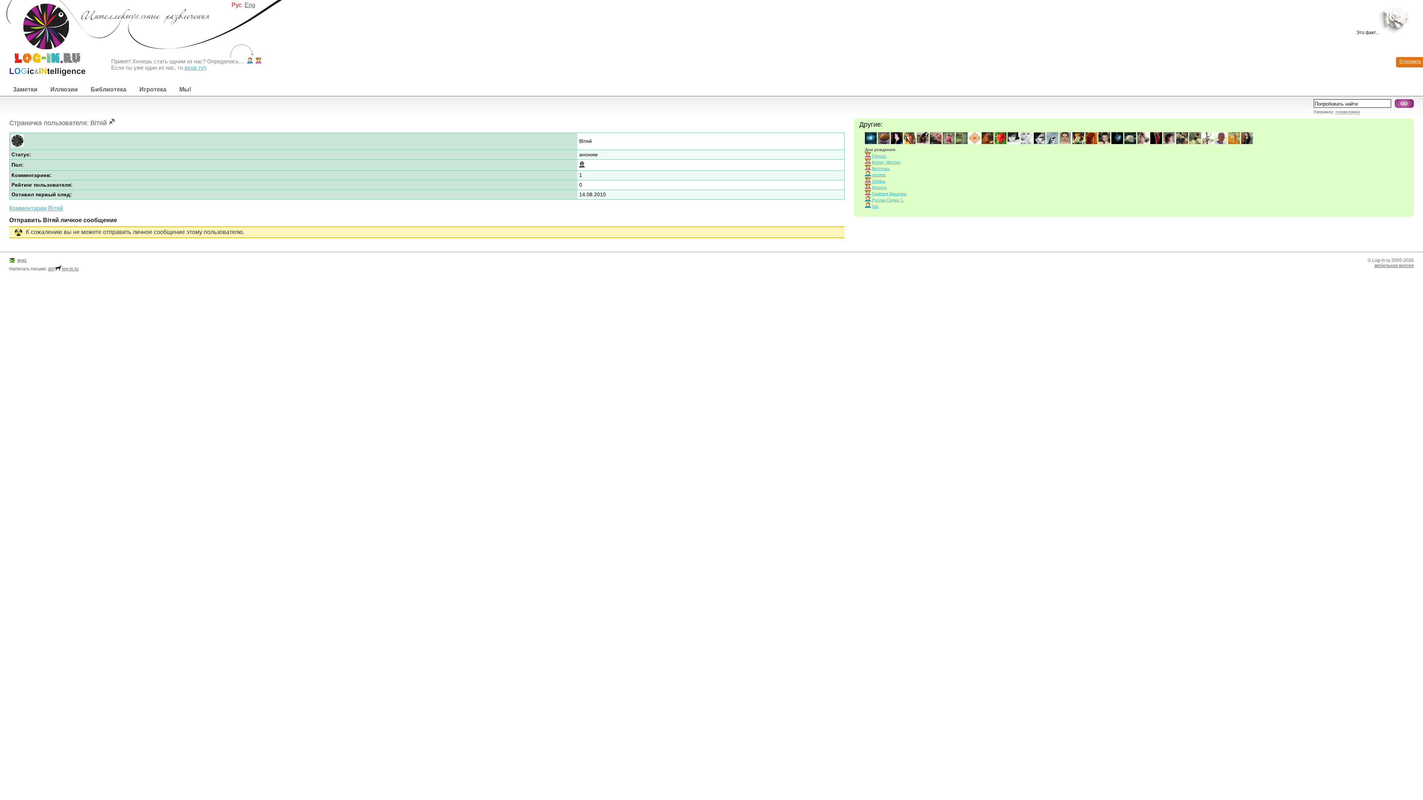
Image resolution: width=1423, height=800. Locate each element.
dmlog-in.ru (63, 268)
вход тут (195, 67)
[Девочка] (258, 61)
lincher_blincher (886, 162)
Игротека (152, 89)
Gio (875, 206)
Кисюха (879, 187)
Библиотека (108, 89)
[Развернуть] (1396, 19)
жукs (22, 260)
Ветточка (880, 168)
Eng (250, 5)
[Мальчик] (250, 61)
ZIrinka (878, 181)
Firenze (879, 156)
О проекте (1410, 61)
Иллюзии (64, 89)
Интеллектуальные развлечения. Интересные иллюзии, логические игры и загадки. (42, 38)
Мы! (185, 89)
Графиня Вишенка (889, 193)
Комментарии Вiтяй (36, 208)
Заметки (25, 89)
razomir (878, 175)
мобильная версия (1394, 265)
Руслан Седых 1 (887, 200)
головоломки (1348, 112)
